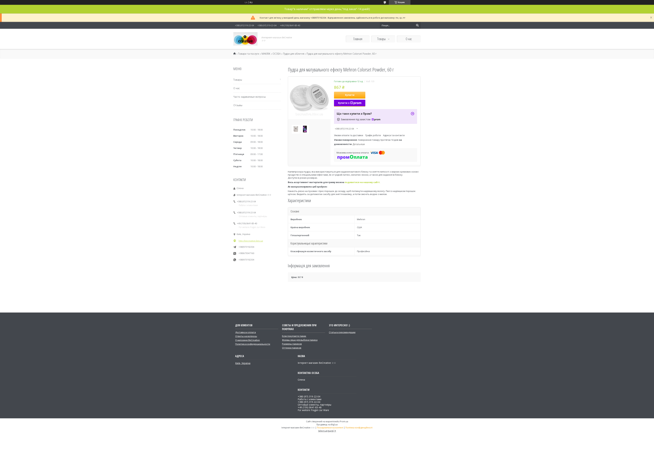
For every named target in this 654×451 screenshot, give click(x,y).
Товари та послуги (248, 53)
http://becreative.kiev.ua (251, 240)
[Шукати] (417, 25)
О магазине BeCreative (247, 340)
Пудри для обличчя (293, 53)
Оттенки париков (291, 347)
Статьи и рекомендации (342, 332)
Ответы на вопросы (246, 336)
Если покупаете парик (294, 336)
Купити (349, 94)
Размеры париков (292, 343)
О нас (409, 39)
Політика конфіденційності (358, 427)
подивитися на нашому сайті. (362, 182)
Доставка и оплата (245, 332)
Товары (381, 39)
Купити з (343, 102)
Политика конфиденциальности (252, 344)
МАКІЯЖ (266, 53)
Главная (357, 39)
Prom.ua (344, 421)
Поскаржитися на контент (330, 427)
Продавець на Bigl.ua (327, 424)
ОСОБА (276, 53)
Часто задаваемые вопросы (249, 96)
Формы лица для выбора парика (299, 339)
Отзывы (237, 105)
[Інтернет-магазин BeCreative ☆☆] (245, 39)
